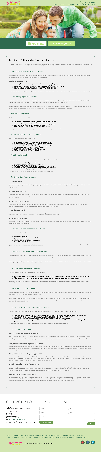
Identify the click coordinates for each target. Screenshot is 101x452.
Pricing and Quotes (26, 437)
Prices (93, 4)
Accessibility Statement (48, 437)
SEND (91, 423)
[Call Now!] (89, 2)
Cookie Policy (36, 437)
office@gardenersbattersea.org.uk (18, 417)
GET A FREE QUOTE (61, 43)
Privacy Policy (79, 435)
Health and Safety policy (75, 437)
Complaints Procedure (68, 435)
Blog (78, 4)
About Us (86, 437)
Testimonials (70, 4)
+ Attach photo (46, 422)
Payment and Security (55, 435)
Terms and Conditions (13, 437)
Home (55, 4)
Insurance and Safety (62, 437)
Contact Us (85, 4)
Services (62, 4)
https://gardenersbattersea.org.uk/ (17, 419)
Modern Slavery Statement (39, 435)
